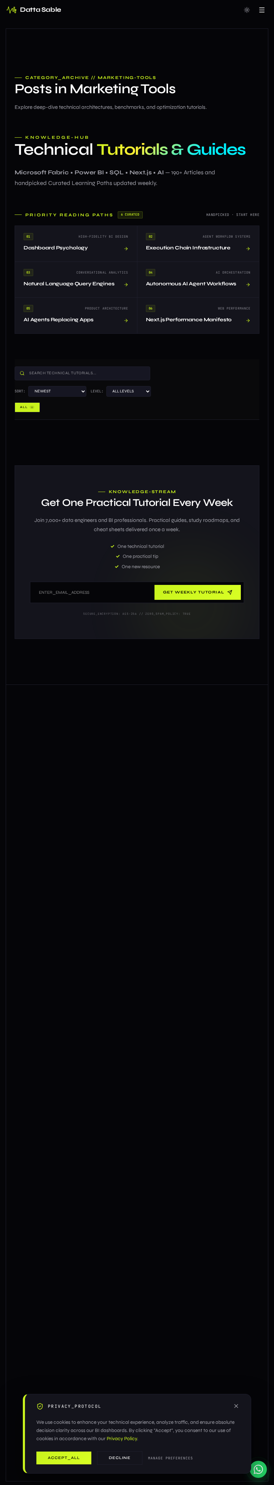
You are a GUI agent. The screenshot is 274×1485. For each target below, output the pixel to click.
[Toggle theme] (246, 10)
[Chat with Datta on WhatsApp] (258, 1469)
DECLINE (120, 1457)
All (26, 407)
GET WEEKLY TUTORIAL (193, 592)
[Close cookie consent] (236, 1406)
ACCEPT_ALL (64, 1457)
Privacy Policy (122, 1439)
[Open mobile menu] (261, 10)
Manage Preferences (170, 1458)
